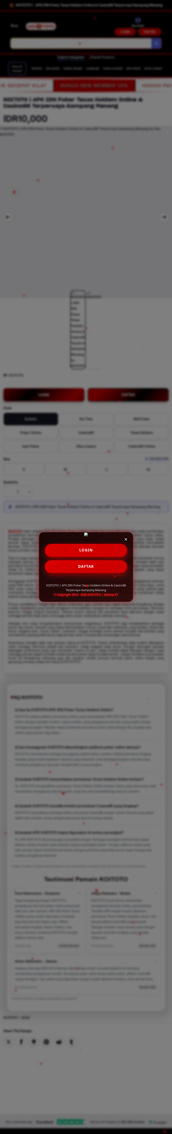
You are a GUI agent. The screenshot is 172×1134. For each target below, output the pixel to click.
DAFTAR (86, 566)
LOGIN (86, 550)
